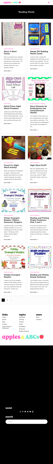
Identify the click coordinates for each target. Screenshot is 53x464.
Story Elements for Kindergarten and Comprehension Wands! (38, 109)
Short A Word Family (10, 52)
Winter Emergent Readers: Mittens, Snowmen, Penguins (13, 220)
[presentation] (13, 34)
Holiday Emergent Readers (12, 276)
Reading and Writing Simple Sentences (39, 276)
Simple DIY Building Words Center (39, 52)
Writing (42, 103)
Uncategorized (8, 49)
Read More (8, 71)
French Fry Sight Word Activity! (11, 166)
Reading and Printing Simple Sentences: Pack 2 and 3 (39, 220)
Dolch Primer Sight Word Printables (12, 107)
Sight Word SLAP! (38, 165)
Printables (7, 103)
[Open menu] (49, 2)
